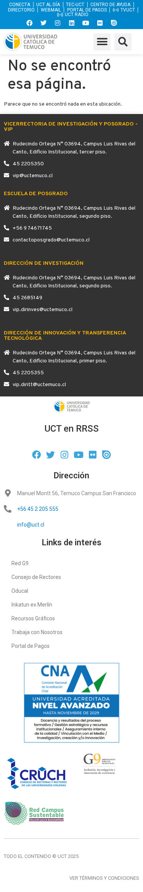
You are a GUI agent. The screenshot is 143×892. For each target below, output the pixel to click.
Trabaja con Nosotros (37, 632)
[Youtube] (86, 23)
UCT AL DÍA (48, 4)
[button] (102, 42)
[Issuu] (114, 23)
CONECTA (19, 4)
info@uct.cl (30, 525)
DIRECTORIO (21, 10)
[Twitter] (43, 23)
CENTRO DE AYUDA (110, 4)
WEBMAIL (51, 10)
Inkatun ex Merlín (31, 605)
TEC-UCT (75, 4)
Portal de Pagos (30, 646)
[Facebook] (29, 23)
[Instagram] (57, 23)
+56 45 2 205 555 (37, 509)
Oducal (19, 591)
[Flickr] (100, 23)
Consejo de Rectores (36, 577)
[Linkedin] (72, 23)
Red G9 (20, 563)
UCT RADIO (76, 15)
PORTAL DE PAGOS (87, 10)
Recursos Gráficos (33, 618)
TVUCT (128, 10)
